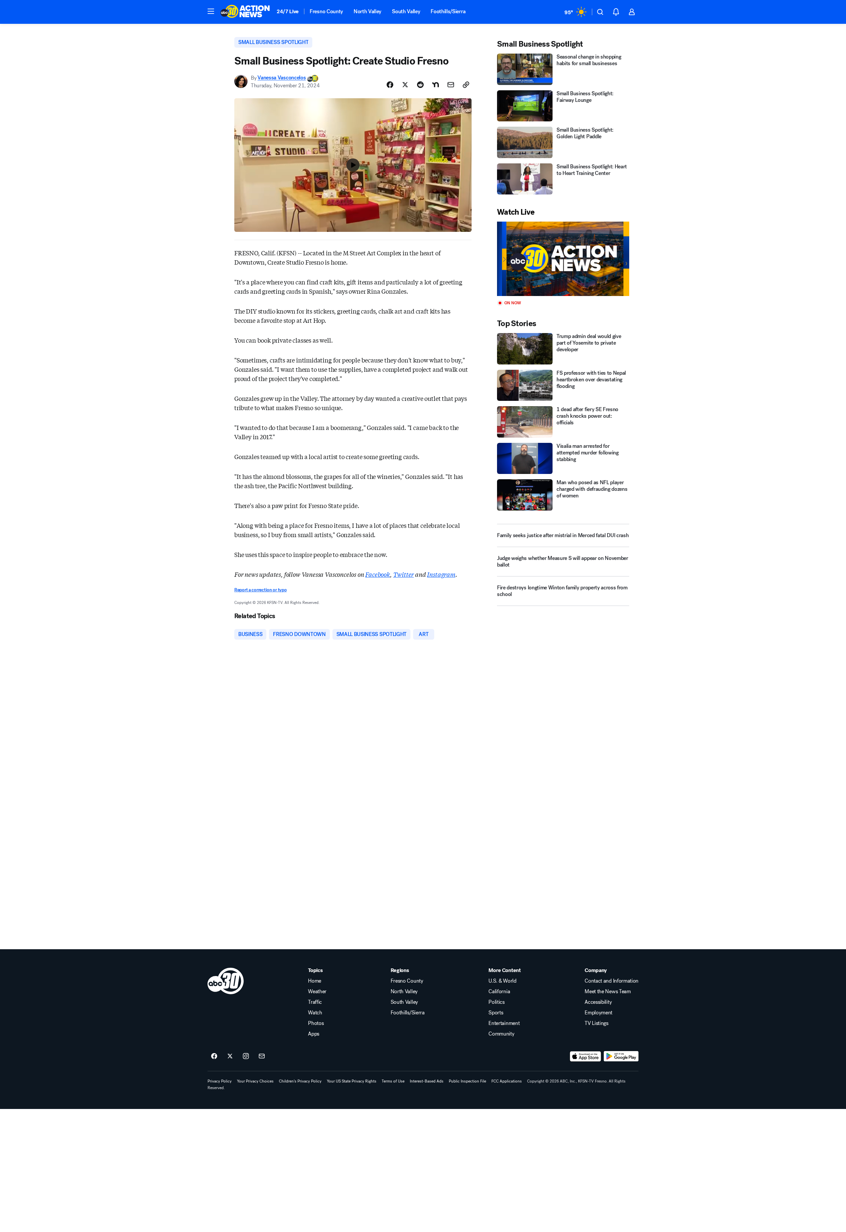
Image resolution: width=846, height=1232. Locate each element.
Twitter (403, 574)
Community (501, 1034)
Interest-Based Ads (426, 1081)
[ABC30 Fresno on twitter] (230, 1056)
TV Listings (596, 1023)
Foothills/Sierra (448, 11)
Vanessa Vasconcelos (281, 77)
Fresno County (326, 11)
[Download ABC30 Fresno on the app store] (585, 1056)
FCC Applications (506, 1081)
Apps (313, 1034)
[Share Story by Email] (450, 84)
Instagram (441, 574)
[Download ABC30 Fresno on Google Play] (621, 1056)
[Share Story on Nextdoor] (435, 84)
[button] (211, 11)
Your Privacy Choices (255, 1081)
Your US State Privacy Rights (351, 1081)
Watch (315, 1012)
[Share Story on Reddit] (420, 84)
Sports (495, 1012)
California (499, 991)
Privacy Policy (220, 1081)
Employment (598, 1012)
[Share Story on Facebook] (390, 84)
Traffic (315, 1002)
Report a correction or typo (260, 590)
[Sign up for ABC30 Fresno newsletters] (261, 1056)
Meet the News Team (608, 991)
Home (314, 981)
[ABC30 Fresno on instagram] (245, 1056)
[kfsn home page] (226, 981)
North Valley (367, 11)
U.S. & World (502, 981)
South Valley (406, 11)
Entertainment (503, 1023)
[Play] (563, 259)
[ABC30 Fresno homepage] (245, 12)
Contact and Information (611, 981)
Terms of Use (393, 1081)
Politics (496, 1002)
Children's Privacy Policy (300, 1081)
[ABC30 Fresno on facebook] (214, 1056)
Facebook (377, 574)
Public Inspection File (467, 1081)
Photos (316, 1023)
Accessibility (598, 1002)
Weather (317, 991)
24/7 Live (288, 11)
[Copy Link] (466, 84)
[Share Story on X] (405, 84)
